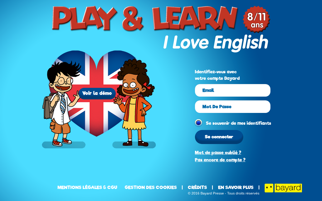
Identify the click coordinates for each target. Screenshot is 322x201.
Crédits (197, 187)
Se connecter (219, 137)
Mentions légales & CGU (87, 187)
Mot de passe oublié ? (218, 153)
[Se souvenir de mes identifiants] (197, 121)
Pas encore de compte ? (220, 160)
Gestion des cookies (151, 187)
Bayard (283, 188)
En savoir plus (236, 187)
